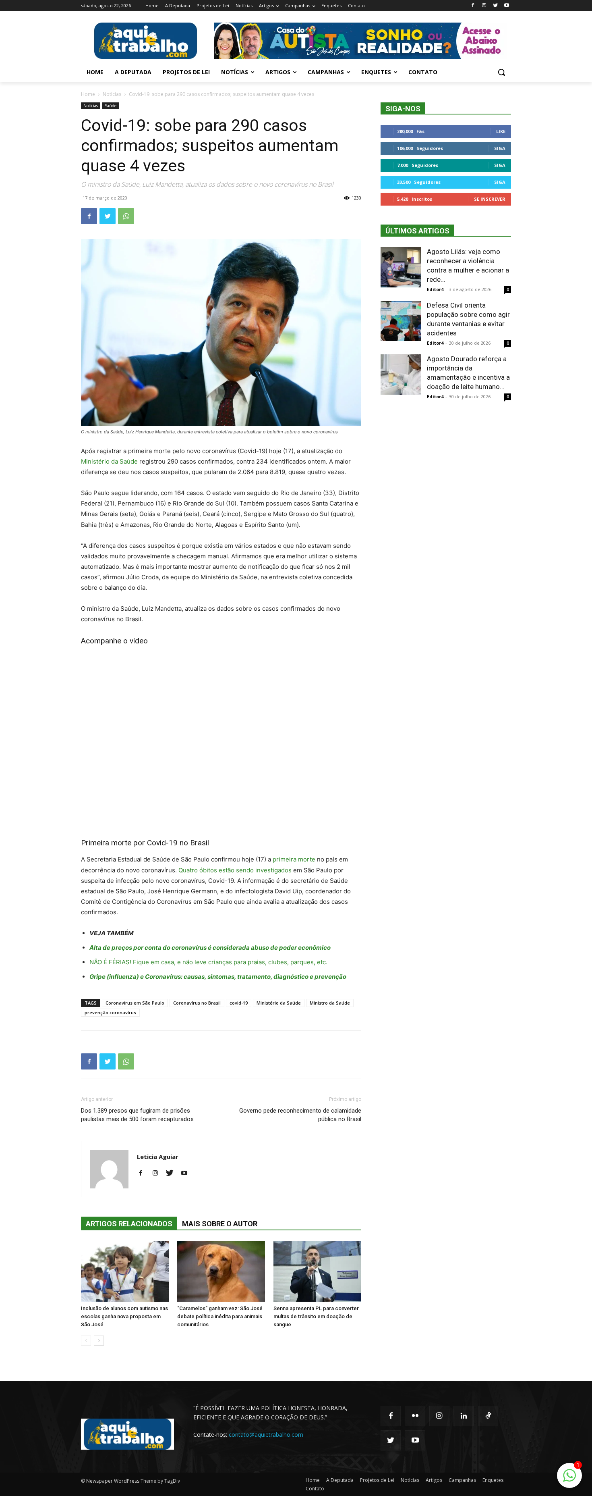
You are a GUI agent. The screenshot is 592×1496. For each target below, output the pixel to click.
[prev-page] (86, 1341)
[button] (501, 72)
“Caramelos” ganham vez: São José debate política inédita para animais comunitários (220, 1316)
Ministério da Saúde (109, 461)
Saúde (110, 105)
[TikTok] (488, 1416)
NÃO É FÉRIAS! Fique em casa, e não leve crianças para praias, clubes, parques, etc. (208, 962)
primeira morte (294, 859)
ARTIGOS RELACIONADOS (129, 1223)
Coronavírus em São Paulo (135, 1003)
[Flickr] (415, 1416)
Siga (499, 148)
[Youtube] (506, 5)
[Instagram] (484, 5)
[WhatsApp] (126, 216)
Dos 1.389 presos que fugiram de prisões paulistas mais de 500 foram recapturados (137, 1115)
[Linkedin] (463, 1416)
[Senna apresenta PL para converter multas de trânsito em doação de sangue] (317, 1271)
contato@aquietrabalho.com (266, 1434)
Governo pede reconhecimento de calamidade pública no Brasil (300, 1115)
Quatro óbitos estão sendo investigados (235, 870)
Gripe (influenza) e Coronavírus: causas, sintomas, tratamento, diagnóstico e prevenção (217, 976)
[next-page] (99, 1341)
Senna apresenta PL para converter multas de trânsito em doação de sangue (316, 1316)
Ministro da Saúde (330, 1003)
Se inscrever (489, 199)
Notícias (112, 94)
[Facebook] (473, 5)
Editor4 (435, 289)
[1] (569, 1479)
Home (88, 94)
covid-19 (239, 1003)
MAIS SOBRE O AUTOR (219, 1223)
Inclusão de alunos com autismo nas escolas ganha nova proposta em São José (124, 1316)
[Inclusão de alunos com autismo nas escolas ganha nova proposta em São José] (125, 1271)
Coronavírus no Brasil (197, 1003)
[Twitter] (495, 5)
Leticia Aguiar (157, 1157)
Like (500, 131)
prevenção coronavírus (110, 1012)
